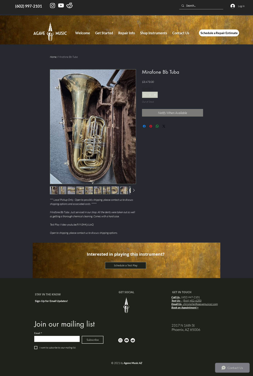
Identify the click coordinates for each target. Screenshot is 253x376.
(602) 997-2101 (190, 297)
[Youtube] (61, 5)
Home (53, 57)
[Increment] (155, 95)
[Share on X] (164, 126)
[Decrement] (145, 95)
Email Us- (194, 304)
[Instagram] (52, 5)
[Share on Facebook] (144, 126)
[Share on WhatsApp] (157, 126)
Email (38, 333)
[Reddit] (133, 340)
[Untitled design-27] (69, 5)
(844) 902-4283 (192, 300)
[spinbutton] (150, 95)
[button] (104, 33)
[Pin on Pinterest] (151, 126)
